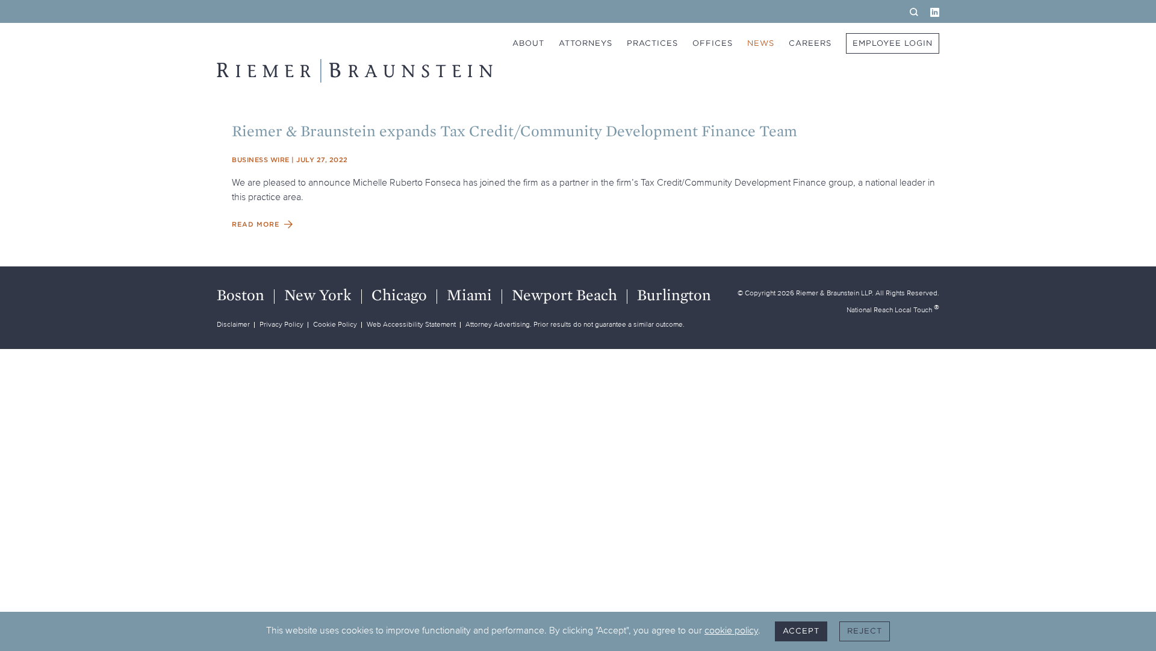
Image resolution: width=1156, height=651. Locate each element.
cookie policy (731, 629)
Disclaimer (233, 324)
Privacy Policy (281, 324)
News (760, 43)
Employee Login (893, 43)
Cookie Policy (335, 324)
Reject (864, 631)
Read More (255, 224)
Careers (810, 43)
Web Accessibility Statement (411, 324)
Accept (801, 631)
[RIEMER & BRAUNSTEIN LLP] (355, 71)
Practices (652, 43)
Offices (712, 43)
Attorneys (585, 43)
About (528, 43)
